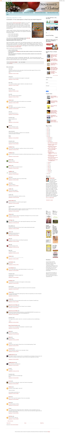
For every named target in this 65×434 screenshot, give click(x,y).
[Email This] (21, 62)
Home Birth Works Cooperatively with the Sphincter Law (54, 64)
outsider (10, 188)
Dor (9, 368)
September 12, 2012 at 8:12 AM (13, 108)
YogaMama (10, 171)
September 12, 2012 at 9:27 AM (13, 168)
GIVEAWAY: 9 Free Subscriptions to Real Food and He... (52, 153)
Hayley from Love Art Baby (13, 310)
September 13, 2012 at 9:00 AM (13, 307)
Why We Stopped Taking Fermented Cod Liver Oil (54, 97)
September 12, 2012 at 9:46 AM (13, 179)
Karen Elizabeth (11, 267)
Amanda (10, 299)
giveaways (10, 63)
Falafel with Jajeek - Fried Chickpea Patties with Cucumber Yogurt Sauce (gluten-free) (54, 68)
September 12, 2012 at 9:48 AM (13, 185)
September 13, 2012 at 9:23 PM (13, 351)
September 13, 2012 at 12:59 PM (14, 339)
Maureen (10, 159)
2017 (48, 129)
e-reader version (19, 45)
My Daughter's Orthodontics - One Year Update (54, 72)
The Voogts (10, 220)
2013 (48, 134)
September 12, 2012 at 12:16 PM (14, 241)
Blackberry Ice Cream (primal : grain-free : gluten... (52, 144)
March (49, 169)
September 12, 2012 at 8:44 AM (13, 122)
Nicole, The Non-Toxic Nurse (13, 325)
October (49, 140)
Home (7, 12)
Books (7, 14)
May (48, 166)
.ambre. (10, 231)
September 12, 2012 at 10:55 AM (14, 211)
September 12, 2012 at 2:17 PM (13, 264)
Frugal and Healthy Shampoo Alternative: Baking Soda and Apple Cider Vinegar (54, 111)
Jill (9, 408)
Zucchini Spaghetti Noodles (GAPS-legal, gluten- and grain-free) (54, 60)
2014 (48, 133)
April (48, 167)
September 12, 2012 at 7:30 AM (13, 79)
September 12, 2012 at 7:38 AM (13, 85)
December (49, 137)
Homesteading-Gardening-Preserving (52, 12)
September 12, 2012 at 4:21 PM (13, 283)
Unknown (10, 214)
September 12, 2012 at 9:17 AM (13, 149)
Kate (9, 125)
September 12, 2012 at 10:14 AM (14, 197)
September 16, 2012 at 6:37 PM (13, 405)
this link (28, 38)
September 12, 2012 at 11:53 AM (14, 235)
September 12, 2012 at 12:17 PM (14, 247)
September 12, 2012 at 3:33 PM (13, 270)
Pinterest (18, 51)
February (49, 170)
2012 (48, 136)
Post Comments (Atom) (14, 424)
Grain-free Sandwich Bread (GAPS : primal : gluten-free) (54, 101)
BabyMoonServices (12, 354)
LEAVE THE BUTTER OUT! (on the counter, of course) (53, 158)
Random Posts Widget (55, 75)
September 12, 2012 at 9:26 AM (13, 162)
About (11, 12)
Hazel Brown (11, 348)
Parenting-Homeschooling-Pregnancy (40, 12)
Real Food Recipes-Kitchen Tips (28, 12)
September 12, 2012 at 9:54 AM (13, 191)
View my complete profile (50, 197)
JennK (10, 177)
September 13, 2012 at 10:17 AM (14, 328)
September (50, 141)
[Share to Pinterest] (24, 62)
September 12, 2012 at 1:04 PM (13, 258)
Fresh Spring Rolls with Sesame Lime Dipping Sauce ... (53, 160)
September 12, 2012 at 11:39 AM (14, 228)
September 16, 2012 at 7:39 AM (13, 393)
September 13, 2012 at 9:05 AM (13, 314)
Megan (10, 331)
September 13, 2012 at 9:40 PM (13, 359)
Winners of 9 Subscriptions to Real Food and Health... (52, 149)
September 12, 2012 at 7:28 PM (13, 301)
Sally (9, 238)
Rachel (10, 396)
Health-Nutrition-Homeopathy (18, 12)
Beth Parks (10, 416)
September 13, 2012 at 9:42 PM (13, 365)
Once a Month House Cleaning (52, 142)
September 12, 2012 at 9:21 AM (13, 156)
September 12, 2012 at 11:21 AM (14, 222)
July (48, 163)
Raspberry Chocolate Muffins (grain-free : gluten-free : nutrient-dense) (54, 56)
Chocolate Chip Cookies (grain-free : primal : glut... (52, 156)
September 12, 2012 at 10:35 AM (14, 203)
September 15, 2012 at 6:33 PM (13, 383)
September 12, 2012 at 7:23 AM (13, 73)
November (49, 138)
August (49, 162)
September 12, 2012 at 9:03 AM (13, 143)
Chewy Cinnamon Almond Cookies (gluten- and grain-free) (54, 121)
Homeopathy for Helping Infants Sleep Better (54, 116)
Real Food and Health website (15, 46)
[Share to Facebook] (23, 62)
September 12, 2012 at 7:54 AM (13, 102)
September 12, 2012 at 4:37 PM (13, 289)
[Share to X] (22, 62)
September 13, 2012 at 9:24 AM (13, 322)
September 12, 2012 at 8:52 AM (13, 128)
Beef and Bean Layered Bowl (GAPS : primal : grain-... (52, 147)
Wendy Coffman (11, 200)
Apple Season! (50, 150)
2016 (48, 130)
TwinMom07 (11, 152)
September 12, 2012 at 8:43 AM (13, 114)
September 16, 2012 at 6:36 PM (13, 399)
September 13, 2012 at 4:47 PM (13, 345)
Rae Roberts (11, 280)
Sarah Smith (52, 178)
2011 (48, 173)
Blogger (49, 431)
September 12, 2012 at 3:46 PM (13, 277)
